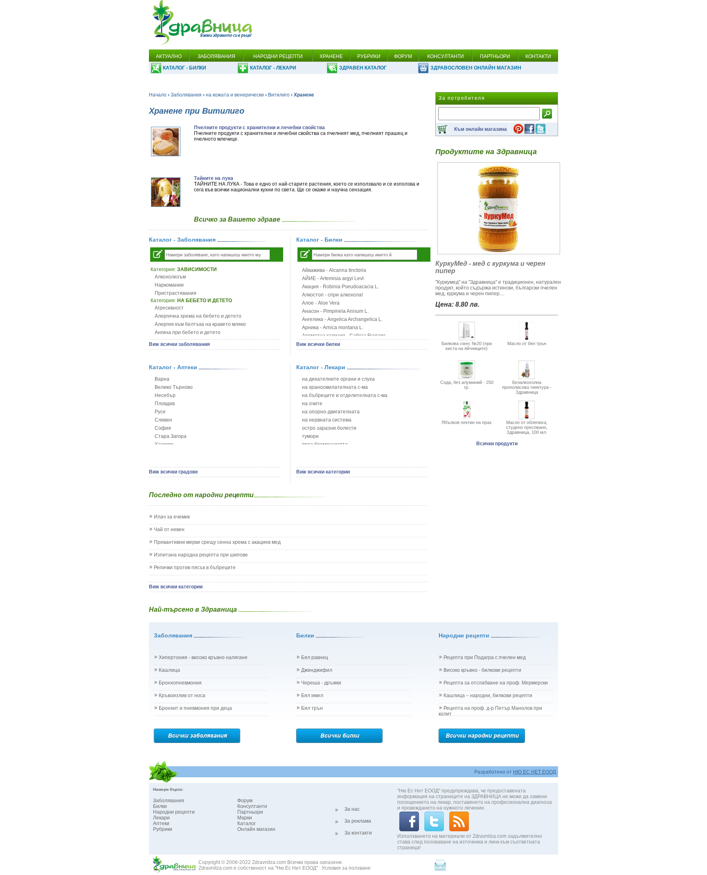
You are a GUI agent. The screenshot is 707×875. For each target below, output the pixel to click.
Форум (244, 800)
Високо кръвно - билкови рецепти (482, 670)
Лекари (161, 818)
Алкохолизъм (170, 277)
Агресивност (169, 308)
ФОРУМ (403, 56)
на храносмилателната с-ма (335, 387)
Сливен (163, 420)
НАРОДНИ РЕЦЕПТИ (278, 56)
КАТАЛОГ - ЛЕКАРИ (273, 68)
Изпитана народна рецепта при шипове (201, 555)
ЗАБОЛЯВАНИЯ (216, 56)
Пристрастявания (175, 293)
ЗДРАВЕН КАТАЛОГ (363, 68)
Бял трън (312, 708)
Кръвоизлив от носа (182, 695)
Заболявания (186, 95)
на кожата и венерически (235, 95)
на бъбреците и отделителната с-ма (344, 395)
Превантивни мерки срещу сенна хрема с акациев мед (217, 542)
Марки (244, 818)
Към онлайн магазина (480, 129)
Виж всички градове (173, 472)
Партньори (250, 812)
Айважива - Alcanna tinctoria (334, 270)
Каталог (246, 823)
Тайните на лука (213, 178)
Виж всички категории (323, 472)
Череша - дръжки (321, 683)
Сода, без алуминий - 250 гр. (466, 385)
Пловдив (165, 403)
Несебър (165, 395)
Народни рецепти (174, 812)
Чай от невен (169, 529)
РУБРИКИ (369, 56)
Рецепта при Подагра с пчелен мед (485, 657)
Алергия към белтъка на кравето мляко (200, 324)
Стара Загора (171, 436)
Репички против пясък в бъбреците (195, 567)
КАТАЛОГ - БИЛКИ (184, 68)
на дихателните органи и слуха (338, 379)
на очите (312, 403)
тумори (310, 436)
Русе (160, 412)
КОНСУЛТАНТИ (445, 56)
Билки (160, 806)
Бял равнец (314, 657)
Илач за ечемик (172, 517)
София (163, 428)
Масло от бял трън (526, 343)
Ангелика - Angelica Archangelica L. (342, 319)
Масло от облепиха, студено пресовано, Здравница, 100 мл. (526, 427)
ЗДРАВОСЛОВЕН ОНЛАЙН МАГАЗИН (475, 68)
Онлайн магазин (256, 829)
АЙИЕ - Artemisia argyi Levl (333, 278)
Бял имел (312, 695)
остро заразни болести (329, 428)
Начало (158, 95)
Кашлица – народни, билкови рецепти (488, 695)
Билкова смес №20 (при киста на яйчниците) (466, 346)
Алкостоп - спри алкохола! (332, 295)
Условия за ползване (346, 868)
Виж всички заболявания (179, 344)
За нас (352, 809)
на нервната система (326, 420)
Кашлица (169, 670)
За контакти (358, 833)
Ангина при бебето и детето (188, 332)
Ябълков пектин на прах (466, 422)
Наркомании (169, 285)
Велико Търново (174, 387)
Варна (162, 379)
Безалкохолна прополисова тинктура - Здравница (527, 387)
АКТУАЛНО (169, 56)
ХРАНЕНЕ (331, 56)
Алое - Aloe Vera (321, 303)
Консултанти (252, 806)
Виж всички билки (318, 344)
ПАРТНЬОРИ (495, 56)
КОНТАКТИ (538, 56)
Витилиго (279, 95)
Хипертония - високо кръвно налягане (203, 657)
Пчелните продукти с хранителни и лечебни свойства (259, 127)
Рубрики (162, 829)
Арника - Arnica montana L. (332, 327)
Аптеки (161, 823)
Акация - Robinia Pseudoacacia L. (340, 286)
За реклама (357, 821)
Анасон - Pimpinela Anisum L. (335, 311)
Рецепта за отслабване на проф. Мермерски (496, 683)
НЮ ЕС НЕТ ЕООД (534, 772)
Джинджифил (316, 670)
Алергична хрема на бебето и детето (198, 316)
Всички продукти (497, 443)
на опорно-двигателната (331, 412)
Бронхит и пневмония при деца (195, 708)
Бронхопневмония (180, 683)
